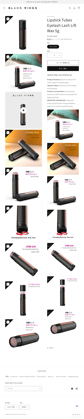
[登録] (39, 388)
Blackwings (12, 414)
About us (51, 376)
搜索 (7, 376)
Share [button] (51, 348)
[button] (4, 8)
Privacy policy (41, 376)
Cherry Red (53, 47)
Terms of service (61, 376)
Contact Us (14, 376)
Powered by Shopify (21, 414)
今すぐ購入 (63, 69)
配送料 (49, 39)
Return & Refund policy (27, 376)
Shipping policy (73, 376)
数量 (48, 51)
